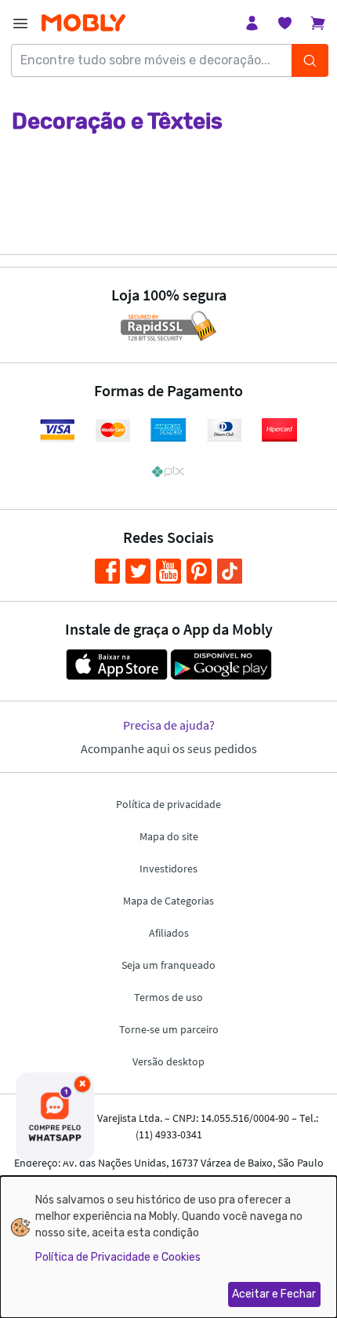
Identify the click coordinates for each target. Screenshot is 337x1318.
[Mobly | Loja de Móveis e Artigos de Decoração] (83, 23)
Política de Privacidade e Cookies (118, 1257)
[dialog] (168, 1247)
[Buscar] (310, 60)
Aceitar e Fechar (274, 1294)
